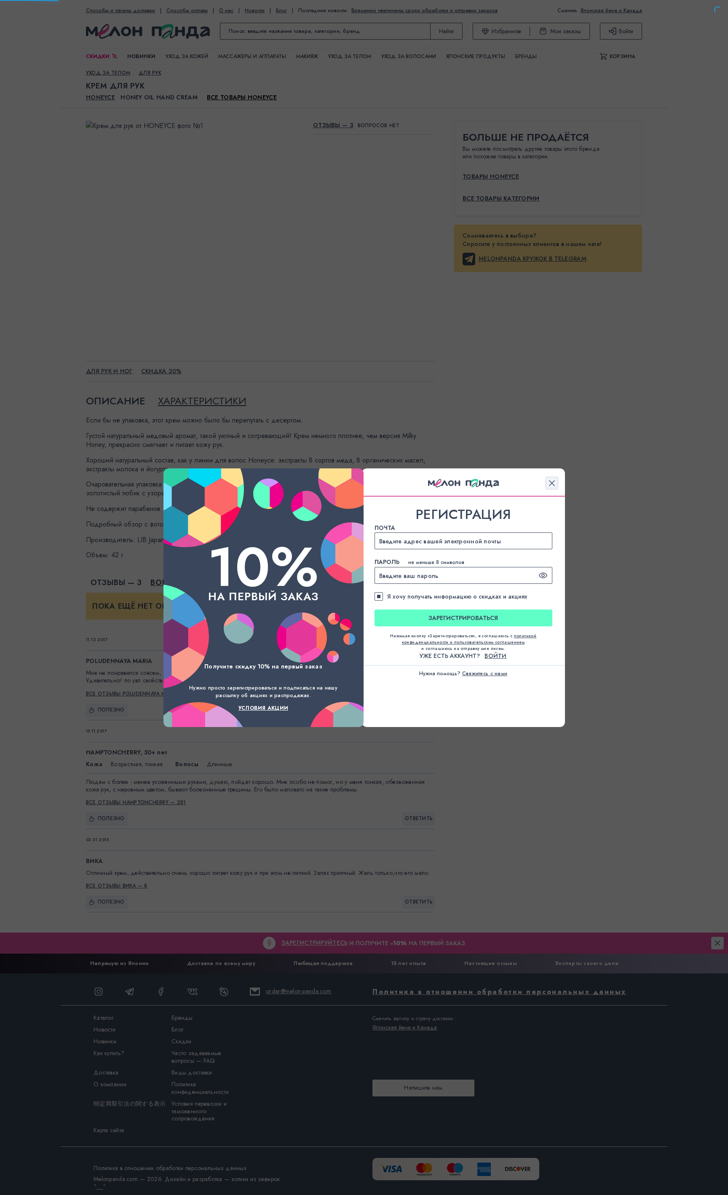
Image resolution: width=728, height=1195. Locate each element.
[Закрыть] (552, 483)
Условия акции (263, 708)
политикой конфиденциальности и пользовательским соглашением (469, 639)
